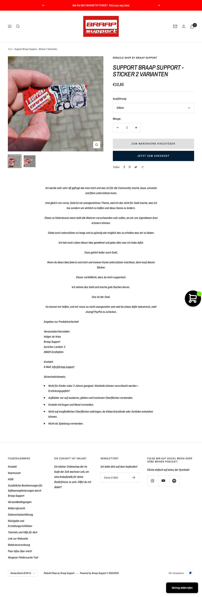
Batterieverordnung (19, 545)
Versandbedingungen (20, 502)
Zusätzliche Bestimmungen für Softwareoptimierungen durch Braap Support (25, 490)
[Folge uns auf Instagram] (152, 480)
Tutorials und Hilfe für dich (22, 532)
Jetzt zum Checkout (153, 156)
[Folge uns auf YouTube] (163, 480)
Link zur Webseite (18, 538)
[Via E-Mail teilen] (142, 167)
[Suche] (18, 26)
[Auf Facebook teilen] (124, 167)
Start (10, 49)
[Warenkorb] (192, 26)
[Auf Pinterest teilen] (130, 167)
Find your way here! (119, 5)
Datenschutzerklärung (20, 514)
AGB (10, 479)
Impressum (14, 473)
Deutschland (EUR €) (20, 573)
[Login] (183, 26)
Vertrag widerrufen (182, 588)
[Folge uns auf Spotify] (174, 480)
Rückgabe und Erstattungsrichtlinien (20, 523)
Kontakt (12, 466)
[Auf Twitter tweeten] (135, 167)
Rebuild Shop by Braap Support (135, 57)
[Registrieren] (133, 477)
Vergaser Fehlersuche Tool (23, 557)
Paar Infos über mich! (20, 551)
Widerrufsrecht (16, 508)
